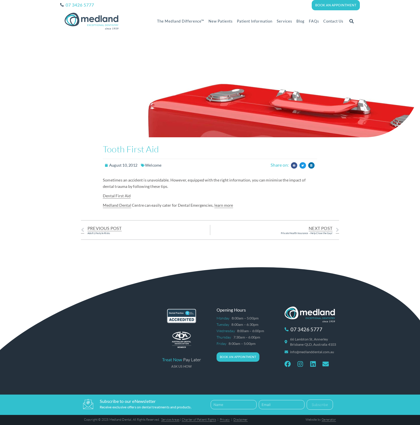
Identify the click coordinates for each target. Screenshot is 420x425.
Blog (300, 21)
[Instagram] (300, 364)
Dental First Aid (117, 195)
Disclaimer (240, 419)
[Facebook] (287, 364)
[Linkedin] (313, 364)
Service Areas (170, 419)
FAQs (314, 21)
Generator (329, 419)
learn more (223, 205)
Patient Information (254, 21)
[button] (351, 21)
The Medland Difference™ (180, 21)
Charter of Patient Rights (199, 419)
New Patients (220, 21)
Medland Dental (117, 205)
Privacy (225, 419)
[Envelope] (325, 364)
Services (284, 21)
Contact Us (333, 21)
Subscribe (320, 404)
